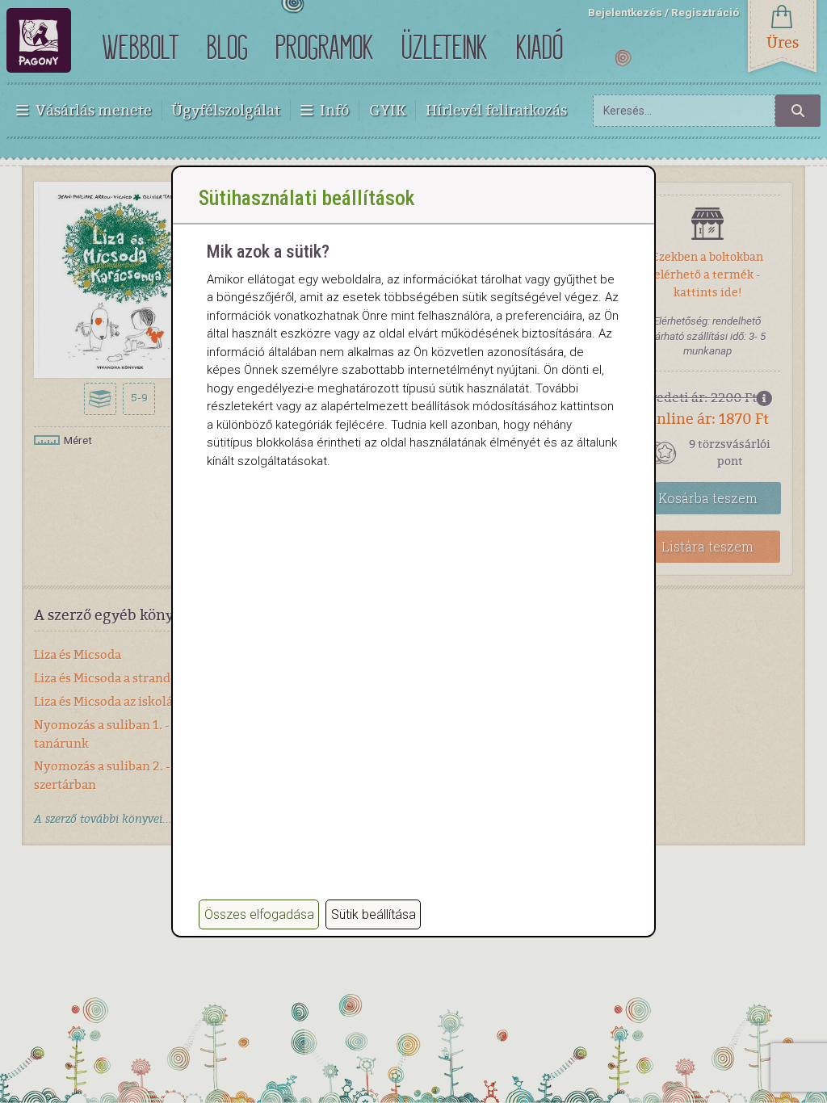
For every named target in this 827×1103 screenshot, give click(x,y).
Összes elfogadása (259, 914)
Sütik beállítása (373, 914)
